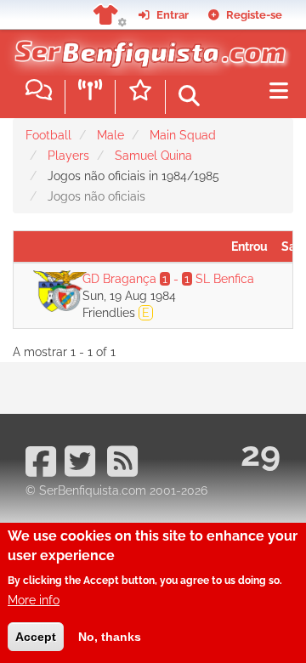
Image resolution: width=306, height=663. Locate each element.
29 (260, 453)
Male (110, 135)
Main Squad (183, 135)
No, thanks (109, 636)
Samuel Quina (153, 155)
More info (34, 600)
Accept (35, 636)
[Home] (146, 50)
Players (68, 155)
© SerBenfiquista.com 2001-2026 (116, 490)
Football (48, 135)
